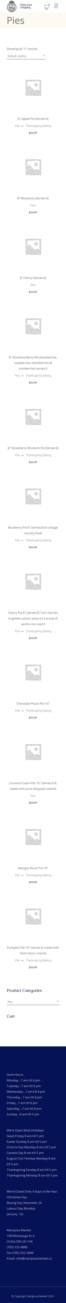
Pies (17, 126)
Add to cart (33, 136)
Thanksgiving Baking (38, 126)
